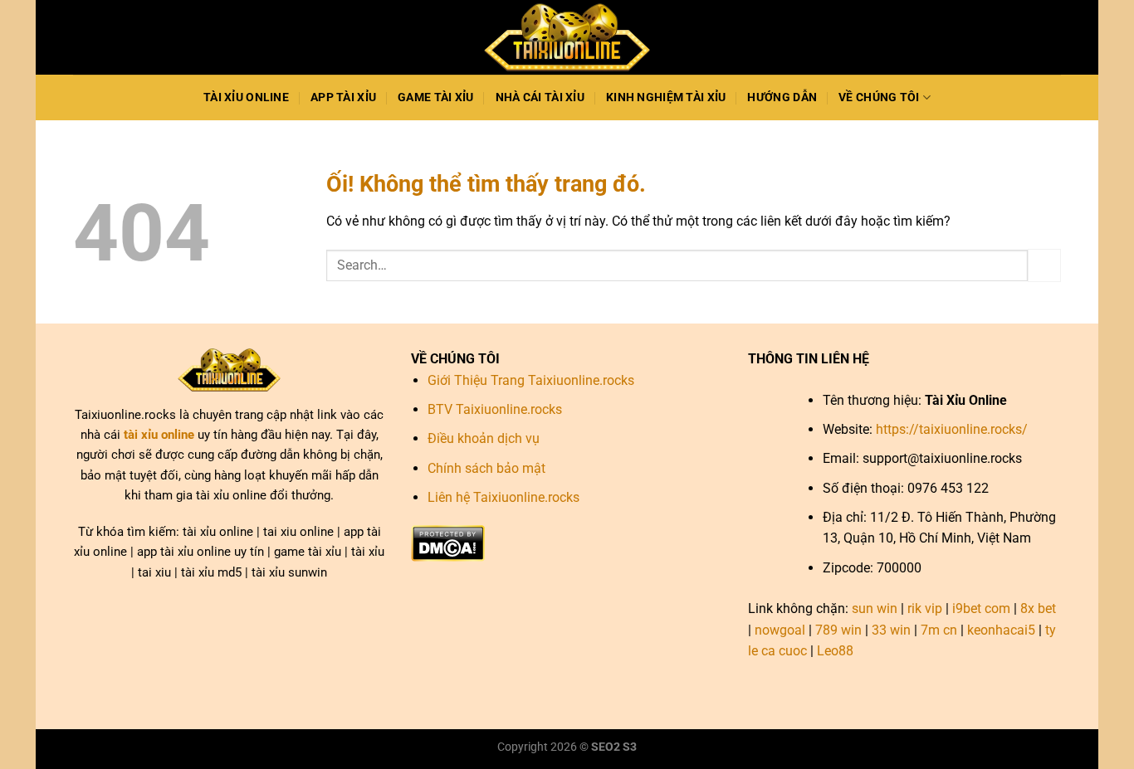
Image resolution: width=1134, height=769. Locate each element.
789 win (838, 630)
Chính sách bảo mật (486, 468)
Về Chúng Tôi (878, 97)
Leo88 (835, 651)
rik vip (924, 608)
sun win (874, 608)
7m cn (939, 630)
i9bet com (981, 608)
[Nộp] (1044, 265)
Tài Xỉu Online (246, 97)
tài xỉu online (159, 434)
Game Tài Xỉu (435, 97)
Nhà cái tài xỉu (540, 97)
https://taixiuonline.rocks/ (952, 429)
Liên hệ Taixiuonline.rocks (503, 497)
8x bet (1038, 608)
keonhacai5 (1001, 630)
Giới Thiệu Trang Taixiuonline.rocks (531, 380)
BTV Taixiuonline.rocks (495, 409)
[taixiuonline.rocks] (567, 37)
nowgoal (780, 630)
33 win (891, 630)
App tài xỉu (343, 97)
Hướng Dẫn (782, 97)
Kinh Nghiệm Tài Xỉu (666, 97)
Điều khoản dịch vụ (484, 438)
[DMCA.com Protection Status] (448, 542)
